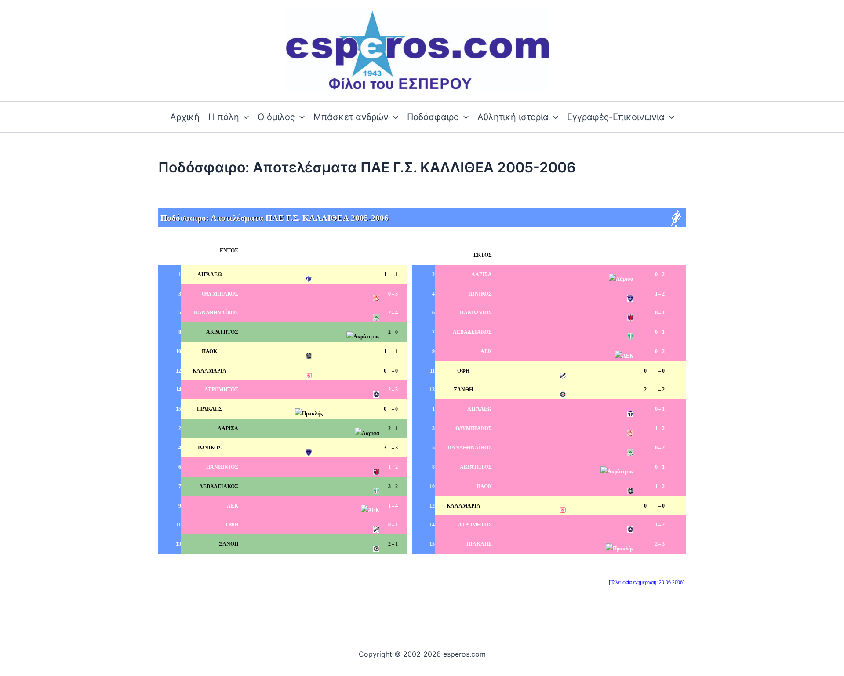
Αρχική (185, 117)
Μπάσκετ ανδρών (351, 117)
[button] (244, 117)
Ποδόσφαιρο (433, 117)
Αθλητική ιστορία (513, 117)
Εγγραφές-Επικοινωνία (616, 117)
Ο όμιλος (276, 117)
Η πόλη (223, 117)
